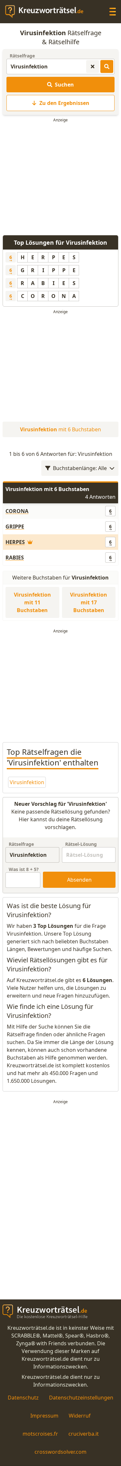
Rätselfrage (22, 56)
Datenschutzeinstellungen (81, 1397)
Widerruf (80, 1415)
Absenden (79, 879)
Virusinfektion (27, 782)
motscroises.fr (40, 1433)
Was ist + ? (24, 869)
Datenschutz (23, 1397)
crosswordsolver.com (60, 1451)
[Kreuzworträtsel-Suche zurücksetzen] (92, 66)
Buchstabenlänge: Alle (80, 468)
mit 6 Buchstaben (60, 429)
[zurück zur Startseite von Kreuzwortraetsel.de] (47, 11)
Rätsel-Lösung (81, 844)
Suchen (64, 84)
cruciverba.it (83, 1433)
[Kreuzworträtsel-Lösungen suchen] (106, 66)
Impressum (44, 1415)
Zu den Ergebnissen (64, 103)
